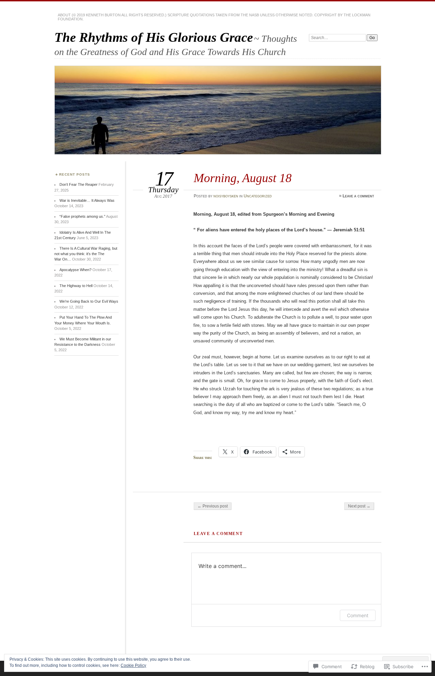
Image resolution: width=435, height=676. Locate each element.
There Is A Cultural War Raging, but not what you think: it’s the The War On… (85, 254)
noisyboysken (225, 196)
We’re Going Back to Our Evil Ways (88, 301)
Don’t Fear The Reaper (78, 184)
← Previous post (212, 506)
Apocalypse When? (75, 270)
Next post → (359, 506)
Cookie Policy (133, 665)
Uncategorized (258, 196)
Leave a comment (358, 196)
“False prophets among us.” (82, 216)
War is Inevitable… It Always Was (87, 200)
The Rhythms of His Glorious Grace (153, 37)
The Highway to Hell (75, 286)
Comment (357, 615)
